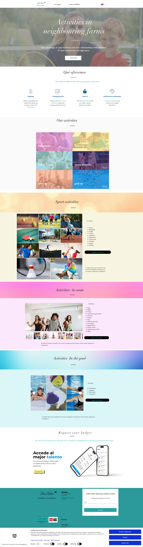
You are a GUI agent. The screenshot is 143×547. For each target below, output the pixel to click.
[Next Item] (79, 317)
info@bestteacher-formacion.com (68, 497)
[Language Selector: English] (103, 4)
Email (85, 502)
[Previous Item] (33, 393)
